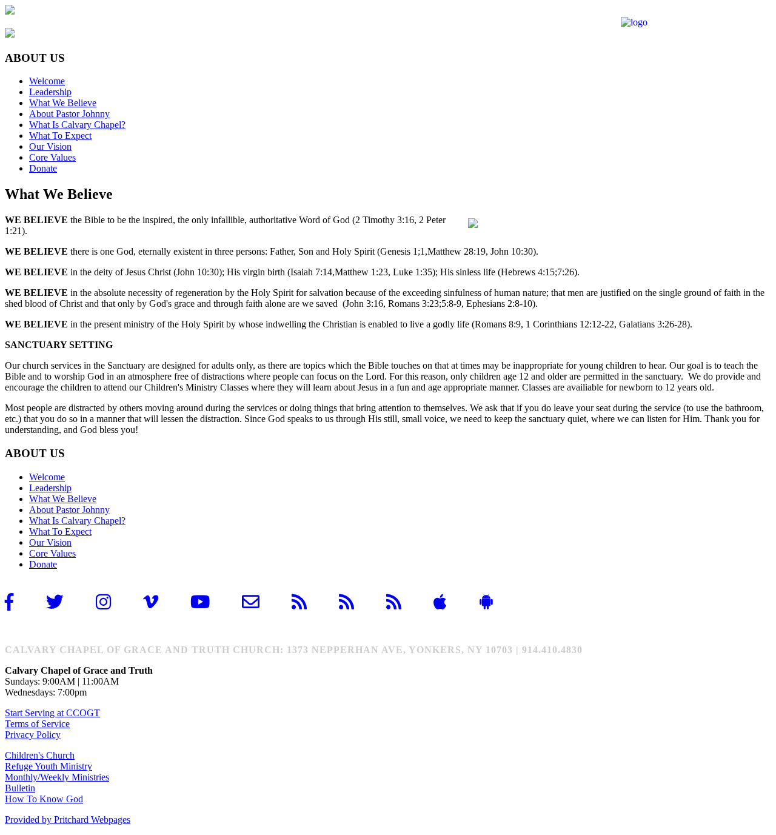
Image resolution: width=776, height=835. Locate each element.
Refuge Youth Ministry (48, 766)
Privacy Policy (33, 734)
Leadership (50, 92)
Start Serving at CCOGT (52, 713)
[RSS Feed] (309, 602)
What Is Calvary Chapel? (77, 124)
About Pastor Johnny (69, 114)
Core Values (52, 157)
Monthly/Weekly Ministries (57, 777)
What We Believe (62, 103)
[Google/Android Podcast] (403, 602)
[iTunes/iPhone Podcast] (356, 602)
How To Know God (44, 799)
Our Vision (50, 146)
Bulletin (20, 788)
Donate (43, 168)
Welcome (47, 81)
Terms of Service (37, 724)
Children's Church (40, 755)
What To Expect (60, 135)
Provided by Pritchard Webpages (67, 819)
